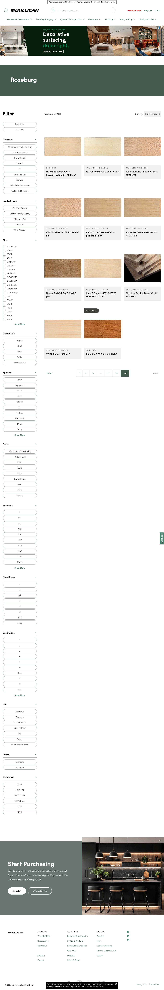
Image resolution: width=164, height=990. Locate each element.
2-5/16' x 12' (12, 288)
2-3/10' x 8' (12, 273)
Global (67, 2)
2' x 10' (10, 250)
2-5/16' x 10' (12, 285)
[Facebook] (141, 931)
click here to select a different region (101, 2)
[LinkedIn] (141, 939)
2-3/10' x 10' (12, 277)
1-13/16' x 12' (12, 246)
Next (155, 373)
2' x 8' (9, 258)
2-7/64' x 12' (12, 292)
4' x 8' (9, 319)
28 (116, 373)
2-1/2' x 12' (11, 265)
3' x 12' (10, 300)
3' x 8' (9, 304)
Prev (49, 373)
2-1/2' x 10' (11, 262)
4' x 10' (10, 308)
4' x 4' (9, 315)
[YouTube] (141, 935)
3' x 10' (10, 296)
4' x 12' (10, 311)
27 (108, 373)
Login (157, 10)
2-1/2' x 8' (11, 269)
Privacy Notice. (98, 986)
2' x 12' (9, 254)
